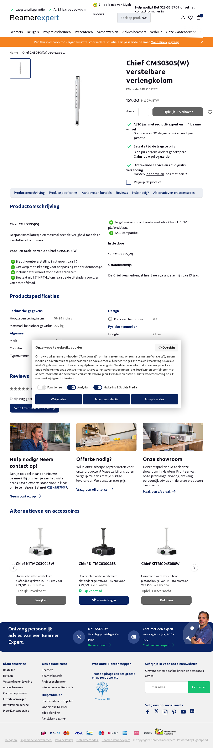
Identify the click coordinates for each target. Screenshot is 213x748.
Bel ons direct (97, 645)
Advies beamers (134, 32)
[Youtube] (183, 712)
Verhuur (156, 32)
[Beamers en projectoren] (35, 17)
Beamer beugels (52, 676)
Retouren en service (16, 705)
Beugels (33, 32)
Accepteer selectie (106, 399)
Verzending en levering (17, 681)
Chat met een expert (156, 645)
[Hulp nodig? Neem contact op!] (40, 437)
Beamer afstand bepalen (57, 701)
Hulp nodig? (140, 193)
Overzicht (168, 347)
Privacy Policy (64, 740)
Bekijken (41, 600)
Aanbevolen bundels (97, 193)
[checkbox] (48, 387)
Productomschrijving (29, 193)
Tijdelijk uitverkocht (178, 112)
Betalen (8, 676)
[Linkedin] (192, 712)
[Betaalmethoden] (43, 733)
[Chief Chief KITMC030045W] (41, 541)
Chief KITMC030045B (97, 563)
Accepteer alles (154, 399)
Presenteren (84, 32)
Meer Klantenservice (16, 710)
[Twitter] (156, 712)
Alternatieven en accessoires (174, 193)
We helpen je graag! (165, 42)
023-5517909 (57, 487)
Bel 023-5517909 (167, 7)
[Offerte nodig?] (106, 437)
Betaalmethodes (88, 740)
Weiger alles (58, 399)
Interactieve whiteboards (58, 687)
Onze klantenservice (181, 32)
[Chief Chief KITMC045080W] (166, 541)
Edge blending (51, 713)
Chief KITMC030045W (35, 563)
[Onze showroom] (173, 437)
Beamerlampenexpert (116, 740)
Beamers (16, 32)
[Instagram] (165, 712)
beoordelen (155, 174)
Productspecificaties (63, 193)
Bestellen (9, 670)
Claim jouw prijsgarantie (152, 156)
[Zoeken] (144, 18)
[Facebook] (147, 712)
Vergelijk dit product (147, 182)
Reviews (122, 193)
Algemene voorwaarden (36, 740)
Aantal (130, 111)
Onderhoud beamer (54, 707)
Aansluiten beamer (54, 718)
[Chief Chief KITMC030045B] (104, 541)
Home (14, 52)
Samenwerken (107, 32)
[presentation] (13, 567)
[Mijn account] (183, 17)
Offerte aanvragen (14, 699)
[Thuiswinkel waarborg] (165, 731)
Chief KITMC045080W (160, 563)
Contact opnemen (15, 693)
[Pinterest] (174, 712)
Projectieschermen (57, 32)
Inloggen (11, 740)
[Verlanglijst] (190, 17)
